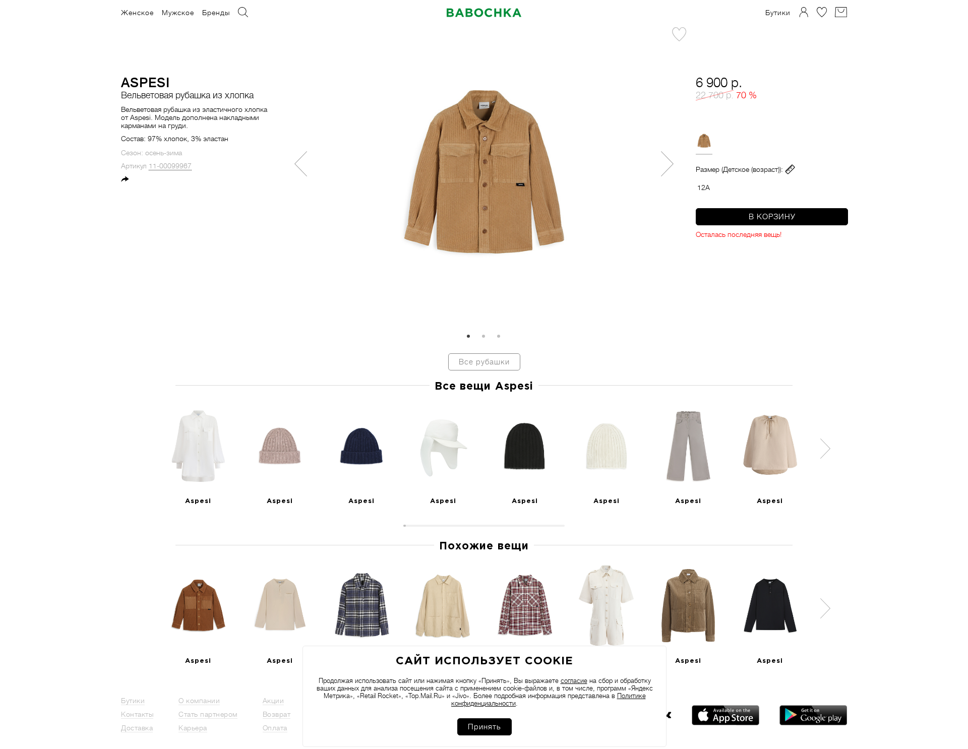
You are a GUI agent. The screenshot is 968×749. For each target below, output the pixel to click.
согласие (574, 680)
